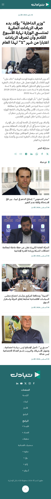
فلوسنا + (25, 426)
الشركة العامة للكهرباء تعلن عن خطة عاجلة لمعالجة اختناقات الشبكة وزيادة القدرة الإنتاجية (25, 249)
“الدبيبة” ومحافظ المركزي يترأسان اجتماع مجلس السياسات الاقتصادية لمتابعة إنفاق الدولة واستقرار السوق (26, 299)
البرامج (25, 414)
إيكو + (25, 464)
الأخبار (20, 15)
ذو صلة (43, 162)
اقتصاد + (25, 432)
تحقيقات (25, 438)
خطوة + (25, 451)
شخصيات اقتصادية (25, 445)
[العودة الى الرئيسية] (40, 4)
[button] (3, 4)
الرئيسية (25, 395)
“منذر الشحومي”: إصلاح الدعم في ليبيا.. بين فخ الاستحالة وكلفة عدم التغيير (27, 200)
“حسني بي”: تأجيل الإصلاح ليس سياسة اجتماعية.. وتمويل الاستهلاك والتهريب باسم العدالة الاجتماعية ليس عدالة (26, 351)
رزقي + (25, 457)
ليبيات (25, 401)
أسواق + (25, 470)
